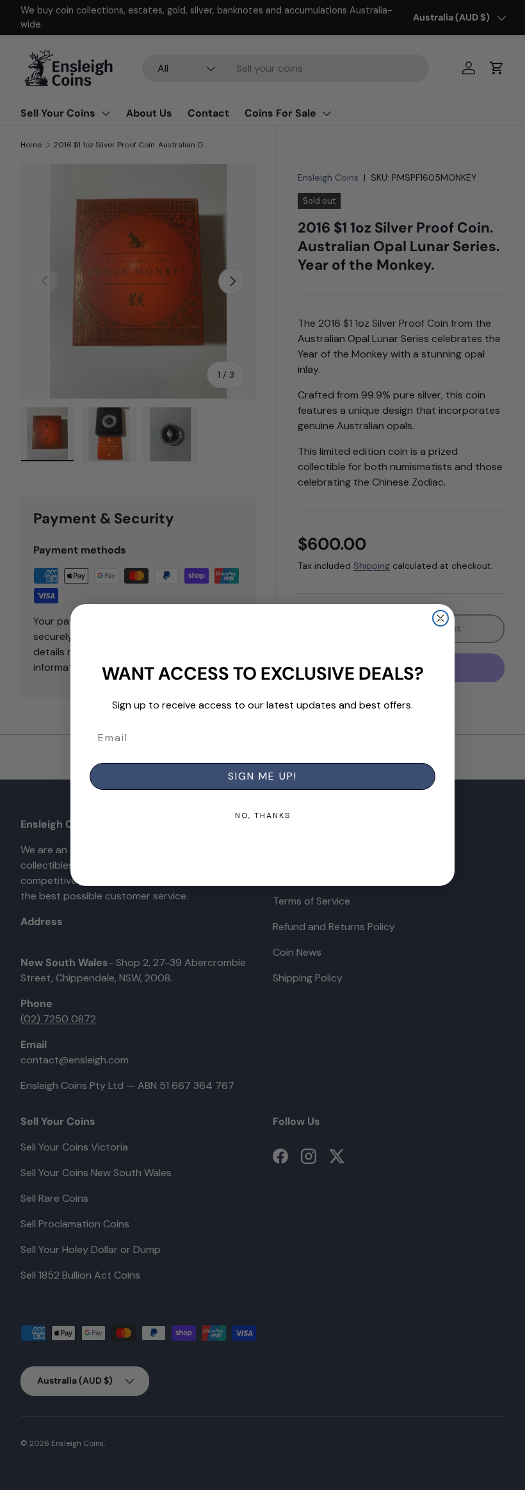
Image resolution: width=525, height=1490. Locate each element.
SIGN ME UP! (262, 776)
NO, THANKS (263, 815)
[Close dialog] (440, 618)
